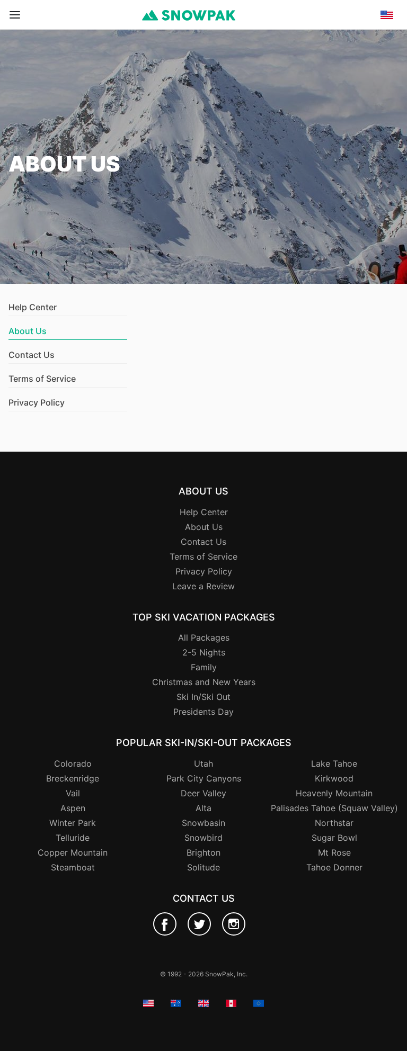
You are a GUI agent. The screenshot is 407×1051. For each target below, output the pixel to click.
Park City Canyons (203, 778)
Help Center (32, 307)
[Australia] (387, 57)
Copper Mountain (73, 852)
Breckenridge (72, 778)
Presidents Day (203, 711)
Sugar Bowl (334, 837)
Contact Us (31, 354)
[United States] (387, 44)
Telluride (73, 837)
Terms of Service (42, 378)
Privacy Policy (36, 402)
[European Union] (387, 98)
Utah (203, 763)
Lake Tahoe (334, 763)
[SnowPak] (164, 924)
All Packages (203, 637)
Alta (203, 808)
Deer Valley (203, 793)
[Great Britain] (387, 71)
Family (204, 667)
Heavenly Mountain (334, 793)
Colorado (73, 763)
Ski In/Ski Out (203, 696)
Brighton (203, 852)
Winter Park (72, 823)
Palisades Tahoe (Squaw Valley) (334, 808)
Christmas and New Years (203, 682)
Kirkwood (334, 778)
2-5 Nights (203, 652)
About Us (204, 527)
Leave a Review (203, 586)
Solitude (203, 867)
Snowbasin (203, 823)
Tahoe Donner (334, 867)
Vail (73, 793)
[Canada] (387, 84)
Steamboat (73, 867)
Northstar (334, 823)
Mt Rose (334, 852)
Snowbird (203, 837)
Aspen (72, 808)
